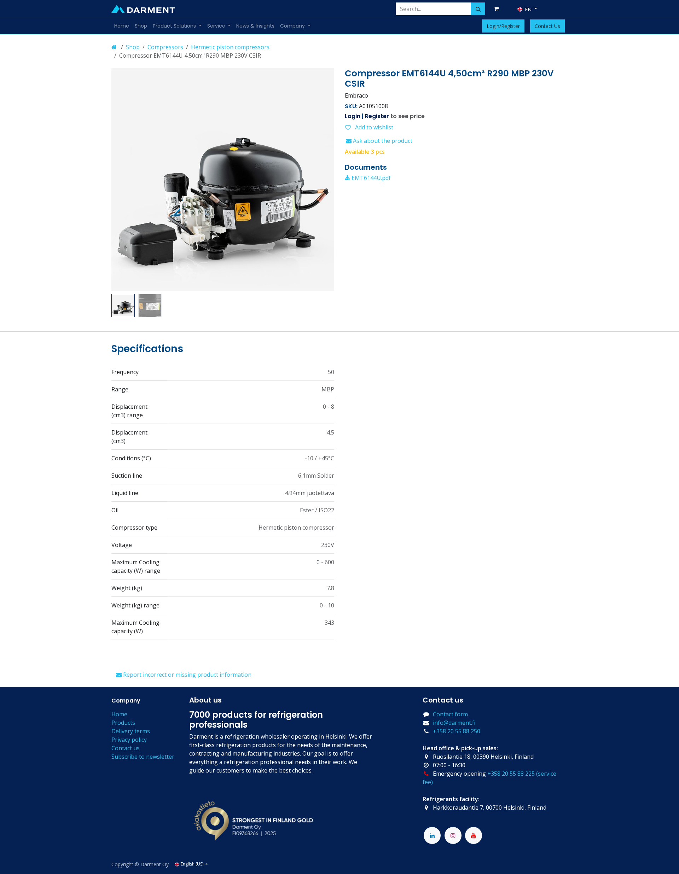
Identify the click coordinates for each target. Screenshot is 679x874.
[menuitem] (121, 26)
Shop (133, 47)
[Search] (478, 8)
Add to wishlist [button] (373, 127)
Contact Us (547, 26)
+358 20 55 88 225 (511, 773)
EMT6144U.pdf (370, 178)
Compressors (165, 47)
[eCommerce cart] (498, 8)
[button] (122, 180)
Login (352, 116)
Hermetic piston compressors (230, 47)
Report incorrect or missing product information (186, 674)
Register (377, 116)
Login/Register (503, 26)
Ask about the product (382, 141)
